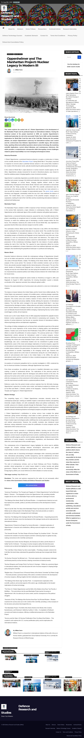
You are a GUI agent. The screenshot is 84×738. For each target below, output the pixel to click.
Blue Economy (27, 655)
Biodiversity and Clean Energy (50, 652)
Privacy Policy (72, 35)
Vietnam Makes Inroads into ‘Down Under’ (31, 660)
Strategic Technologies (9, 652)
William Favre (19, 70)
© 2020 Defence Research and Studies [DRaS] (12, 724)
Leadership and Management (10, 647)
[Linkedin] (12, 120)
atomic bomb (49, 191)
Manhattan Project (27, 161)
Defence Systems (72, 389)
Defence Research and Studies (10, 16)
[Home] (4, 28)
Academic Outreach (31, 35)
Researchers (42, 29)
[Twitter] (9, 120)
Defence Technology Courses (12, 35)
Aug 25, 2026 (9, 684)
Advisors (20, 29)
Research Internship (70, 29)
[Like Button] (8, 124)
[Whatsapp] (15, 120)
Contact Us (44, 35)
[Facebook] (6, 120)
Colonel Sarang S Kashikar (8, 664)
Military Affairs (18, 54)
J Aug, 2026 (7, 660)
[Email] (18, 120)
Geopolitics (10, 54)
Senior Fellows (31, 29)
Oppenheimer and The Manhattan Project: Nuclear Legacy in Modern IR (28, 62)
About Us (11, 29)
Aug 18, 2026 (29, 687)
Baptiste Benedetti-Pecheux (71, 688)
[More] (22, 120)
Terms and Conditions (57, 35)
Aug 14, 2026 (70, 684)
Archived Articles (55, 29)
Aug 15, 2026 (50, 687)
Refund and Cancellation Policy (13, 42)
